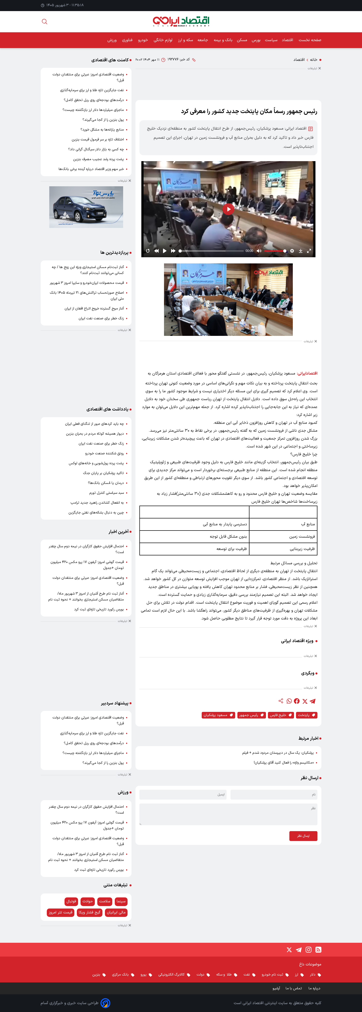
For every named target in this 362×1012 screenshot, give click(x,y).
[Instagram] (309, 950)
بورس (256, 40)
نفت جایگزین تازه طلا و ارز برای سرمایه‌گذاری (92, 90)
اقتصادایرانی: (307, 374)
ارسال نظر (303, 836)
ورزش (112, 40)
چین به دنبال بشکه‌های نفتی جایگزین (96, 512)
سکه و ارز (185, 40)
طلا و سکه (224, 974)
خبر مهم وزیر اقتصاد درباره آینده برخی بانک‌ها (91, 169)
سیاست (271, 40)
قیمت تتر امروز (60, 912)
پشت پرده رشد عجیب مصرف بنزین (98, 159)
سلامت (104, 901)
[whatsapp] (289, 701)
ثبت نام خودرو (272, 974)
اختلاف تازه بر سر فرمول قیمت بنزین (98, 139)
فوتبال (71, 901)
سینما (121, 901)
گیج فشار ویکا (89, 912)
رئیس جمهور (248, 715)
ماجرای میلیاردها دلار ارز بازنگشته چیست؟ (93, 110)
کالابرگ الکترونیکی (171, 974)
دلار (312, 974)
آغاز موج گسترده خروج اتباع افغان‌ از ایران (94, 308)
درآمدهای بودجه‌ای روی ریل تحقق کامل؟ (94, 100)
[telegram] (312, 701)
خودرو (143, 40)
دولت (200, 974)
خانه (313, 60)
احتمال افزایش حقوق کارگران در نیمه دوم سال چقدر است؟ (86, 549)
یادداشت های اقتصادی (107, 409)
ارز (296, 974)
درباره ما (315, 988)
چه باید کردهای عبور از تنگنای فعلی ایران (94, 424)
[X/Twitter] (289, 950)
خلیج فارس (278, 715)
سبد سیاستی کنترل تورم (106, 493)
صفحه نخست (310, 40)
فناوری (128, 40)
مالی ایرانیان (116, 912)
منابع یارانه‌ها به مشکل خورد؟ (102, 129)
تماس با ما (294, 988)
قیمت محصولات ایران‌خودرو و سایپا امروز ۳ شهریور (87, 283)
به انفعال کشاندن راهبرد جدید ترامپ (97, 502)
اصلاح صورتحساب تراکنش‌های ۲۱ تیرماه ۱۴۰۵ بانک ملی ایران (87, 295)
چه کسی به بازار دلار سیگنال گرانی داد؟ (96, 149)
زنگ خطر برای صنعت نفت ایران (101, 318)
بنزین (96, 974)
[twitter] (305, 701)
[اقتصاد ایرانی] (181, 21)
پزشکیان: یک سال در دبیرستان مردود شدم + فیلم (278, 752)
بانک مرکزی (120, 974)
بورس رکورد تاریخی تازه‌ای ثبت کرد (99, 609)
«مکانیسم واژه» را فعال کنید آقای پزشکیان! (284, 762)
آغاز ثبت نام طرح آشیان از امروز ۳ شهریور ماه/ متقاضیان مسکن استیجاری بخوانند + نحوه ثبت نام (86, 596)
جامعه (203, 40)
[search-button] (45, 21)
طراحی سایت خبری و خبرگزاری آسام (70, 1003)
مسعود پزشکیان (215, 715)
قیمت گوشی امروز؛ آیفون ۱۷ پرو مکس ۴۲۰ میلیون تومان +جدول (87, 565)
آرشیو (276, 988)
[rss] (318, 950)
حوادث (87, 901)
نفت (247, 974)
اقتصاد (288, 40)
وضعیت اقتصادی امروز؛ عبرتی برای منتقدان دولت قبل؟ (88, 77)
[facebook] (297, 701)
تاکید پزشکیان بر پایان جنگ (103, 473)
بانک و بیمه (223, 40)
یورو (144, 974)
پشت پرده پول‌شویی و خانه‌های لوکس (96, 463)
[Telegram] (299, 950)
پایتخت (304, 715)
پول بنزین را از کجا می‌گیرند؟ (103, 119)
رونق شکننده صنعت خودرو (104, 453)
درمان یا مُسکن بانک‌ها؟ (106, 483)
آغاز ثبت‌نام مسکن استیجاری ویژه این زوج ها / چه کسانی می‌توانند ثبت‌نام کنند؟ (88, 270)
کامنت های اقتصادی (110, 60)
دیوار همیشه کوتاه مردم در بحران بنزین (95, 433)
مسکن (242, 40)
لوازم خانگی (164, 40)
